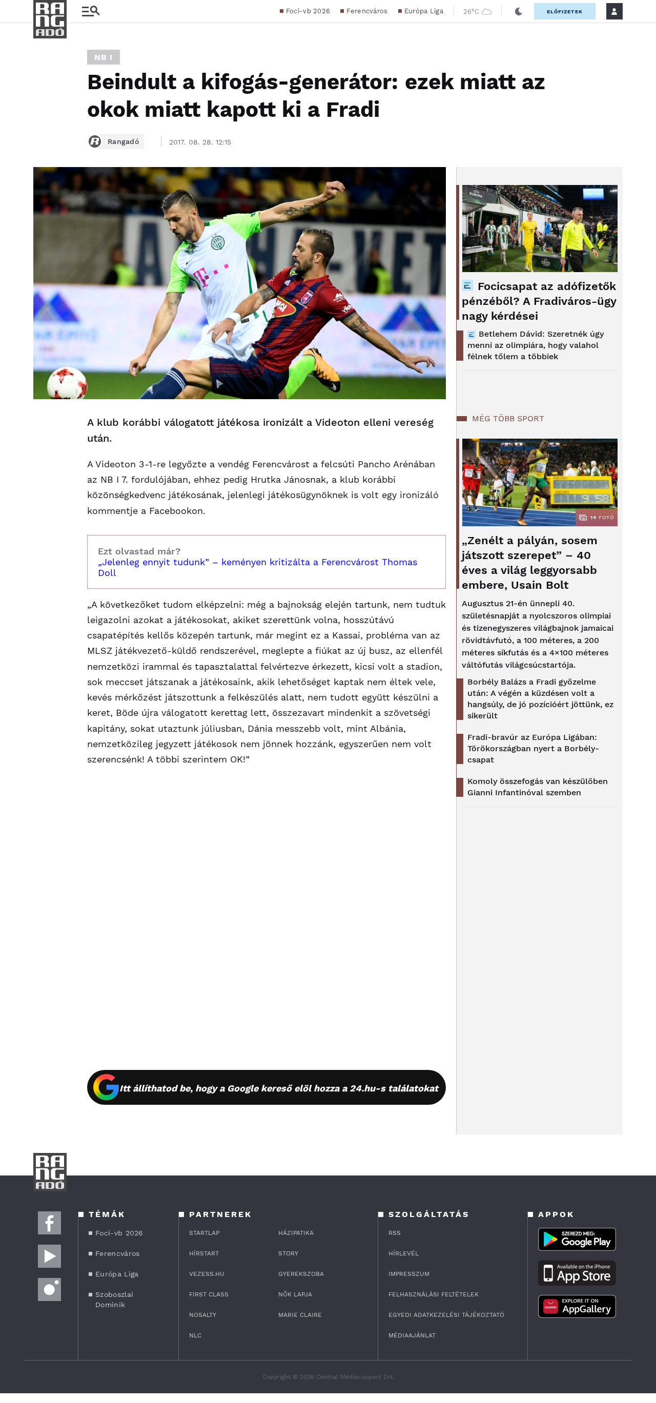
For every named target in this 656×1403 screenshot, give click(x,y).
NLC (195, 1335)
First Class (209, 1294)
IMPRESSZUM (408, 1273)
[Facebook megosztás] (44, 426)
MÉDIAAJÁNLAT (412, 1335)
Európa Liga (423, 11)
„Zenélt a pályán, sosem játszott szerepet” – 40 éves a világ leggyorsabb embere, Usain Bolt (530, 562)
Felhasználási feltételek (433, 1294)
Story (288, 1253)
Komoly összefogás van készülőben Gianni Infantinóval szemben (537, 786)
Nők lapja (295, 1294)
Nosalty (202, 1314)
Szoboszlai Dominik (114, 1299)
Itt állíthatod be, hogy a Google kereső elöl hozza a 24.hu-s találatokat (278, 1088)
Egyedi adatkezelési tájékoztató (446, 1314)
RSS (394, 1232)
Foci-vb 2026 (308, 11)
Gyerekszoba (301, 1273)
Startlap (204, 1232)
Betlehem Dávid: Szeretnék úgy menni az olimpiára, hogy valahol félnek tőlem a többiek (535, 345)
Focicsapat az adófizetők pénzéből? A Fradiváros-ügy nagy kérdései (539, 301)
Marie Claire (300, 1314)
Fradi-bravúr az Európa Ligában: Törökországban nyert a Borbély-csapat (533, 748)
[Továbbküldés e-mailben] (44, 453)
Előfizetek (565, 11)
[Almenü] (91, 11)
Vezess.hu (206, 1273)
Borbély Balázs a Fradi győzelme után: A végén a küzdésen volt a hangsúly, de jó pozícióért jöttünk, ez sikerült (540, 698)
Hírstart (204, 1253)
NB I (103, 57)
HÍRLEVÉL (403, 1253)
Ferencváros (366, 11)
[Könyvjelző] (44, 484)
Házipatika (296, 1232)
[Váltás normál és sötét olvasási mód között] (518, 11)
